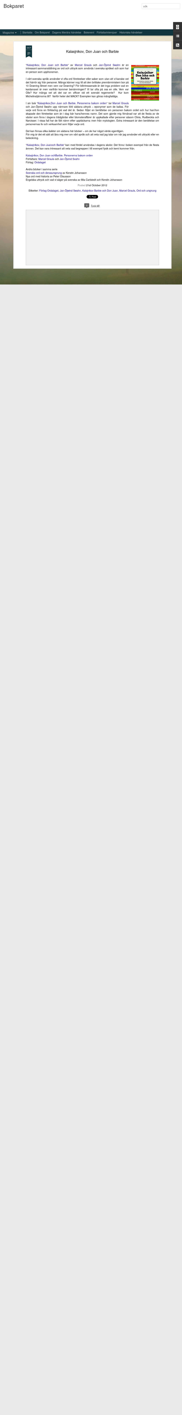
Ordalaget (40, 162)
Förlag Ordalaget (48, 190)
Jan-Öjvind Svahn (70, 159)
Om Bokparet (42, 32)
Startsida (27, 32)
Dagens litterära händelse (66, 32)
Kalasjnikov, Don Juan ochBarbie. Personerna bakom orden (59, 155)
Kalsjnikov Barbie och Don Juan (100, 190)
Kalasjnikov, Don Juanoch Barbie (45, 145)
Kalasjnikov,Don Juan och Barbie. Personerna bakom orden (72, 103)
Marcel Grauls (83, 65)
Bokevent (89, 32)
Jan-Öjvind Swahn (109, 65)
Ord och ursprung (146, 190)
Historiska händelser (130, 32)
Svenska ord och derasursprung (44, 172)
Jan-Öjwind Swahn (70, 190)
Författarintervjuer (107, 32)
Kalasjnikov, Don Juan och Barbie (92, 51)
